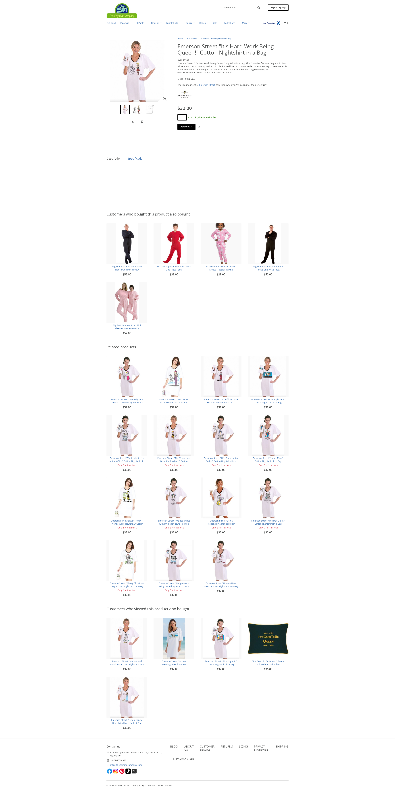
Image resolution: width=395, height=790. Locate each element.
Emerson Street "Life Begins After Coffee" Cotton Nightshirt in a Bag (221, 461)
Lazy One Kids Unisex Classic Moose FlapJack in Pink (221, 268)
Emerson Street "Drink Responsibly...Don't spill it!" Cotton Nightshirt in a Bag (221, 523)
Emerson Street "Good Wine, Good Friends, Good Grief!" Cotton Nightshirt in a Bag (174, 402)
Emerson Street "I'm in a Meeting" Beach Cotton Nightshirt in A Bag (174, 664)
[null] (132, 122)
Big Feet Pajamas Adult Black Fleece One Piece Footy (268, 268)
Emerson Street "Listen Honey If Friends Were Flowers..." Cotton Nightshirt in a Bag (127, 523)
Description (113, 158)
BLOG (174, 746)
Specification (136, 158)
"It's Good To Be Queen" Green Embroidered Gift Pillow (268, 663)
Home (180, 38)
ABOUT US (189, 748)
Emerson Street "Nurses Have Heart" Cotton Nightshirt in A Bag (221, 585)
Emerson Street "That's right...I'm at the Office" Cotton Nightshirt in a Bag (127, 461)
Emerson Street (207, 84)
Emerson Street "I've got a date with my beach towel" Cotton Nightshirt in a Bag (174, 523)
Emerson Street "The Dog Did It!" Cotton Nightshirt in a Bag (268, 522)
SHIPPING (282, 746)
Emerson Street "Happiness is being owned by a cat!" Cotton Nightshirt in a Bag (173, 586)
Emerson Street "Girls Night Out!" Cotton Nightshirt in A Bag (268, 401)
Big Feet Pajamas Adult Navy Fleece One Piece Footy (127, 268)
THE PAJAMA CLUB (182, 759)
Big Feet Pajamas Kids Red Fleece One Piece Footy (174, 268)
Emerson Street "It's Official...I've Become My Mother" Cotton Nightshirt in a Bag (221, 402)
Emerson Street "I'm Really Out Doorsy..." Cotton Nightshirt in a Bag (126, 402)
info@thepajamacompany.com (126, 764)
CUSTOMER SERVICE (207, 748)
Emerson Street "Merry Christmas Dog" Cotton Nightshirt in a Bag (127, 585)
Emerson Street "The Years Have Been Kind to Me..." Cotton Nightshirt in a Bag (174, 461)
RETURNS (227, 746)
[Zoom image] (165, 99)
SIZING (243, 746)
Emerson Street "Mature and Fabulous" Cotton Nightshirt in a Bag (127, 664)
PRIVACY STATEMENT (262, 748)
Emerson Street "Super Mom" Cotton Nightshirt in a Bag (268, 460)
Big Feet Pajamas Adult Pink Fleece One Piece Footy (127, 327)
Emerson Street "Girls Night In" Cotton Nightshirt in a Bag (221, 663)
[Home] (121, 10)
